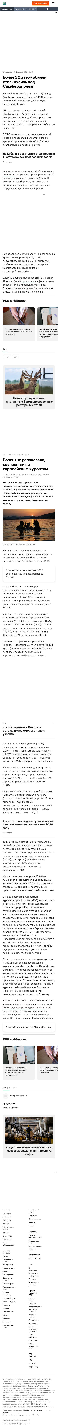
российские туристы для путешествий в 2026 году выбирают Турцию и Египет (28, 1025)
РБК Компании (33, 1355)
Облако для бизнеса (32, 1320)
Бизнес (6, 1243)
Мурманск (7, 1341)
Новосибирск (8, 1287)
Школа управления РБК (33, 1365)
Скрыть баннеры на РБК (35, 1256)
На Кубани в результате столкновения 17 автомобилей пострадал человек (29, 155)
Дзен (31, 1245)
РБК (4, 723)
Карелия (6, 1338)
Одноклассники (35, 1238)
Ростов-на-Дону (9, 1321)
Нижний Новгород (7, 1313)
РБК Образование (8, 1263)
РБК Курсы (33, 1359)
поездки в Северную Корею (38, 992)
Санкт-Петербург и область (8, 1278)
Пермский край (9, 1317)
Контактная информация (33, 1294)
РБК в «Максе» (14, 301)
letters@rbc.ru (40, 1423)
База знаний (7, 1258)
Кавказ (5, 1334)
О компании (33, 1288)
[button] (19, 324)
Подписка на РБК (34, 1261)
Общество (7, 71)
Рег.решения (33, 1339)
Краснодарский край (9, 1307)
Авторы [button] (6, 1106)
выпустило (9, 174)
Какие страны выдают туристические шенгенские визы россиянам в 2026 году (29, 824)
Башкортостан (8, 1294)
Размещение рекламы (33, 1303)
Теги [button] (5, 348)
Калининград (8, 1303)
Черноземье (8, 1331)
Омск (5, 1290)
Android (32, 1382)
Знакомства (33, 1343)
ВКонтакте (33, 1235)
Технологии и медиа (8, 1247)
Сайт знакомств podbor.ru (33, 1348)
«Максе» (46, 1046)
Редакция (32, 1298)
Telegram (33, 1242)
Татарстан (7, 1324)
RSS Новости (34, 1278)
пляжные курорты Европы (18, 926)
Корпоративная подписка (35, 1267)
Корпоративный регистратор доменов (33, 1328)
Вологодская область (8, 1298)
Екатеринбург (8, 1284)
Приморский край (8, 1345)
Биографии (7, 1255)
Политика (7, 1233)
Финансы (6, 1252)
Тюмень (6, 1327)
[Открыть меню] (53, 3)
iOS (30, 1379)
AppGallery (33, 1386)
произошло (28, 281)
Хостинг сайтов (32, 1335)
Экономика (7, 1236)
